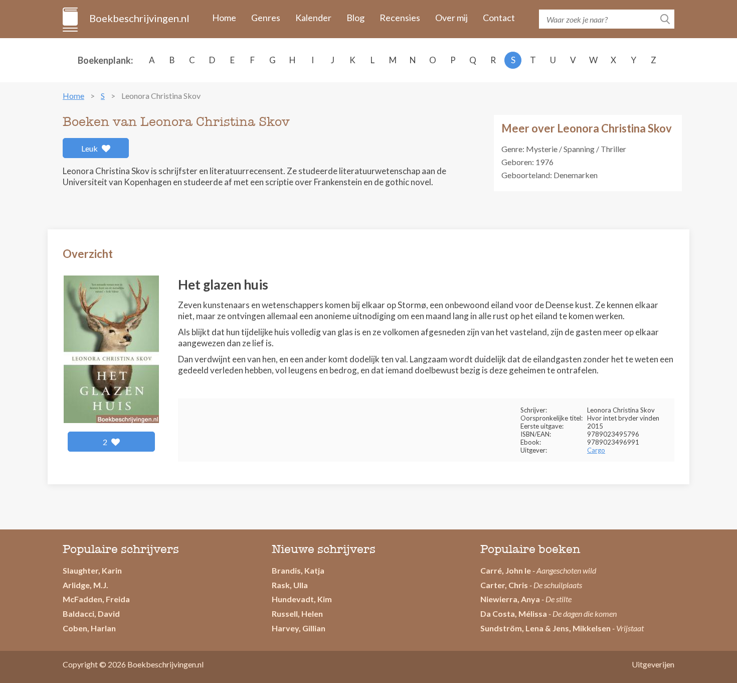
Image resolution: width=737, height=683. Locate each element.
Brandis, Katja (298, 570)
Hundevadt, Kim (302, 599)
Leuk (90, 148)
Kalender (313, 17)
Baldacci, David (91, 613)
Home (224, 17)
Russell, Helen (297, 613)
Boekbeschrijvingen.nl (138, 18)
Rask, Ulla (290, 585)
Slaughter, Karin (92, 570)
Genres (265, 17)
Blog (355, 17)
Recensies (400, 17)
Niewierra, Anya (510, 599)
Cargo (596, 450)
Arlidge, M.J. (85, 585)
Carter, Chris (504, 585)
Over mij (451, 17)
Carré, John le (505, 570)
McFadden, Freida (96, 599)
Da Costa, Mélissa (513, 613)
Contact (499, 17)
